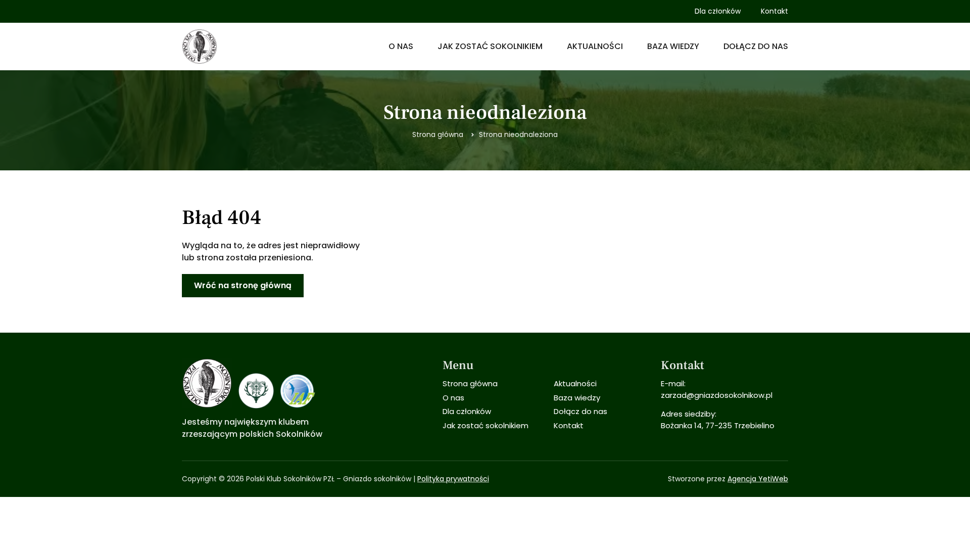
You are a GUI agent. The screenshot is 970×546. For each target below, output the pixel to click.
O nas (401, 46)
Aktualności (595, 46)
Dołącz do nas (755, 46)
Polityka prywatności (453, 479)
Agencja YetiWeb (758, 479)
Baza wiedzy (673, 46)
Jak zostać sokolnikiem (490, 46)
